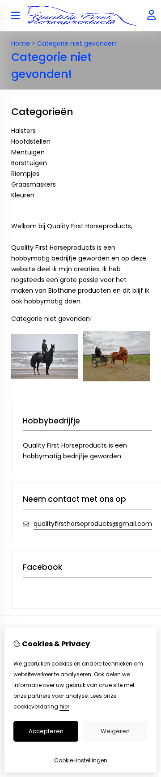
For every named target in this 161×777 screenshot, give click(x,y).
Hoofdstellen (31, 141)
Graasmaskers (33, 184)
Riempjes (25, 173)
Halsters (23, 130)
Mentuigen (28, 152)
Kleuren (22, 195)
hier (64, 706)
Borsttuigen (29, 162)
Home (20, 43)
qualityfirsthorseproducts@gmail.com (93, 523)
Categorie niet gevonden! (77, 43)
